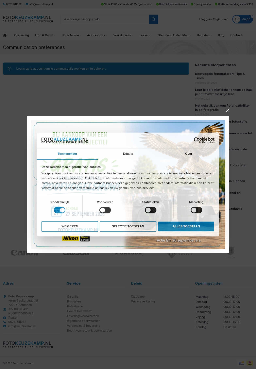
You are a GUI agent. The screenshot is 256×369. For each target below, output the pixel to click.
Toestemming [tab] (67, 153)
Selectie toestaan (128, 226)
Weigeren (70, 226)
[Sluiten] (227, 111)
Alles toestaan (186, 226)
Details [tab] (128, 153)
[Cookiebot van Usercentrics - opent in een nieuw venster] (197, 140)
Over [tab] (188, 153)
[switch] (105, 210)
